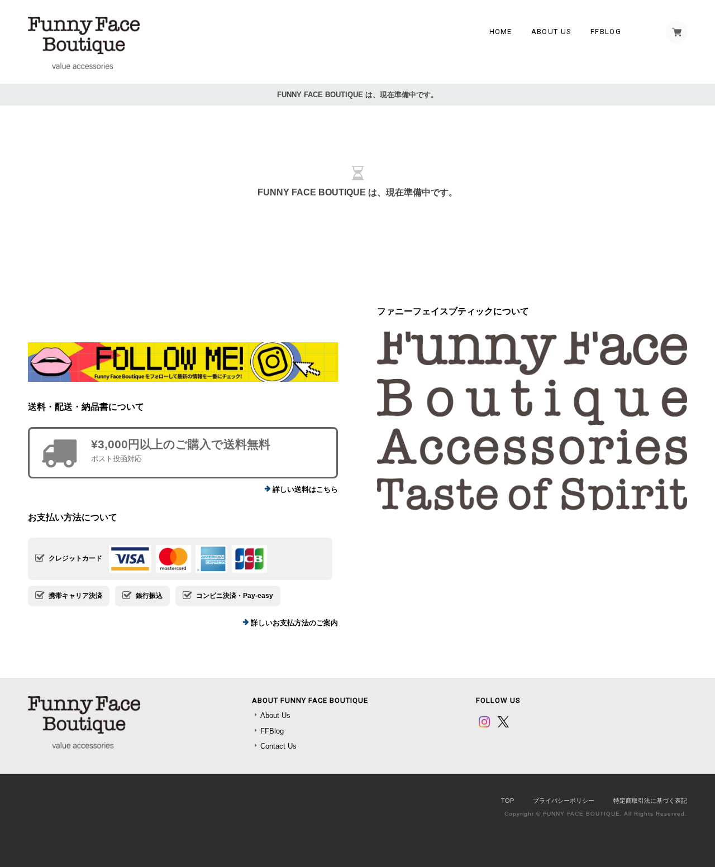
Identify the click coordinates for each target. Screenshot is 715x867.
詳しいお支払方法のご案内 (294, 623)
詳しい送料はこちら (305, 489)
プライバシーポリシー (563, 800)
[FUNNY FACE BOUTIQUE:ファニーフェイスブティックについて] (532, 421)
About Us (551, 31)
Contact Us (278, 746)
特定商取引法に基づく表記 (650, 800)
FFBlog (605, 31)
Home (500, 31)
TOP (507, 800)
